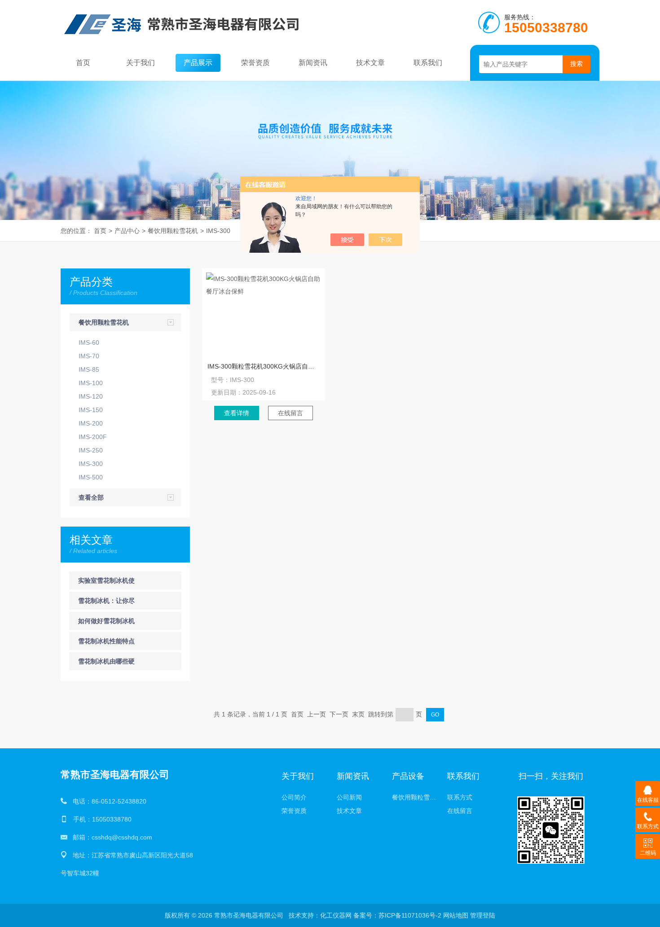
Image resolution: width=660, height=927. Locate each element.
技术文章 (370, 62)
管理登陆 (482, 915)
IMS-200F (93, 436)
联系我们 (428, 62)
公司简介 (294, 797)
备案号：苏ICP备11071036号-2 (397, 915)
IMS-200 (91, 423)
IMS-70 (89, 356)
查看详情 (236, 413)
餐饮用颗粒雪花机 (173, 230)
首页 (83, 62)
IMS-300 (218, 230)
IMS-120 (91, 396)
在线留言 (290, 413)
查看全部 (91, 497)
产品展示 (198, 62)
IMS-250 (91, 450)
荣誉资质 (255, 62)
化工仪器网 (336, 915)
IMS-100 (91, 383)
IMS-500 (91, 477)
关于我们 (140, 62)
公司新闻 (349, 797)
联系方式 (459, 797)
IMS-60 (89, 342)
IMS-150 (91, 409)
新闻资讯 (313, 62)
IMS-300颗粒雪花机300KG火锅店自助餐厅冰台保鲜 (263, 366)
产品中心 (127, 230)
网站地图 (455, 915)
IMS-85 (89, 369)
